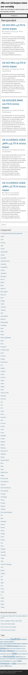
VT (1, 595)
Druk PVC (3, 646)
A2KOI (2, 236)
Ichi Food (3, 399)
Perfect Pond (4, 472)
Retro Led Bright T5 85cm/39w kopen (11, 621)
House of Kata (5, 393)
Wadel (2, 598)
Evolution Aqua (5, 350)
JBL (2, 405)
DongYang (3, 325)
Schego (3, 533)
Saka (2, 518)
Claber (2, 304)
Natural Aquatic (5, 460)
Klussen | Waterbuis (7, 651)
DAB (2, 313)
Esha (2, 343)
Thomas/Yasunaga (6, 564)
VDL (2, 576)
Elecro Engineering (6, 337)
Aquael (2, 255)
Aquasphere (4, 267)
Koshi (2, 429)
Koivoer (16, 650)
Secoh (2, 537)
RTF (2, 515)
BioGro (2, 282)
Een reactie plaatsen (13, 194)
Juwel (2, 411)
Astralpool (3, 273)
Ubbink (2, 570)
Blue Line (3, 294)
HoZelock (3, 396)
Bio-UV (3, 279)
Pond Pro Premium (6, 487)
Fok (2, 365)
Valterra (3, 573)
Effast (2, 331)
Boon (2, 298)
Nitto (2, 466)
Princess (3, 506)
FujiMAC (3, 368)
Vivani (2, 592)
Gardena (3, 371)
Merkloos (3, 448)
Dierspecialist (4, 322)
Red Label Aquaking (6, 512)
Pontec (3, 500)
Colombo (3, 307)
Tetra (2, 561)
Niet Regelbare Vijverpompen (5, 653)
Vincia (2, 589)
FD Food (3, 356)
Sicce (2, 546)
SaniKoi (3, 527)
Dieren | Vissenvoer (22, 643)
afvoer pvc (2, 639)
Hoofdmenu (14, 15)
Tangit (2, 558)
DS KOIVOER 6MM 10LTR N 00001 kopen (12, 104)
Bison (2, 285)
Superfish (3, 552)
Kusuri (2, 432)
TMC (2, 567)
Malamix (3, 442)
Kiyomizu (3, 417)
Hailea (2, 380)
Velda (2, 582)
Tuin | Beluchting (11, 658)
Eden (2, 328)
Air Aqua (3, 242)
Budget (3, 301)
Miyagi (2, 457)
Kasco (2, 414)
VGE (2, 586)
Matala (2, 445)
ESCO (2, 340)
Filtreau (3, 359)
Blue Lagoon (4, 291)
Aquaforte (3, 258)
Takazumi (3, 555)
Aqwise (3, 270)
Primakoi (3, 503)
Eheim (2, 334)
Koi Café (3, 423)
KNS (2, 420)
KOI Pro (3, 426)
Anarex (2, 249)
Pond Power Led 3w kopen (8, 630)
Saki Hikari (3, 521)
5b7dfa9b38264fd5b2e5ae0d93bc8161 (11, 233)
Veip (2, 579)
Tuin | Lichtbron (13, 661)
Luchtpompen (23, 650)
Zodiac (2, 607)
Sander (2, 524)
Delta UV (3, 319)
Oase (2, 469)
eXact (2, 353)
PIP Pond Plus (4, 478)
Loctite (3, 438)
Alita (2, 245)
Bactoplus (3, 276)
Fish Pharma (4, 362)
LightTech (3, 435)
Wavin (2, 601)
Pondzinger (4, 497)
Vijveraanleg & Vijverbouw (21, 663)
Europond (3, 347)
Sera (2, 543)
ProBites (3, 509)
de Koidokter (4, 316)
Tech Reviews (13, 672)
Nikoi (2, 463)
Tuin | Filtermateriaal (5, 661)
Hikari (2, 389)
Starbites (3, 549)
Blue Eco (3, 288)
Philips (2, 475)
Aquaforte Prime (5, 261)
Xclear (2, 604)
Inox (2, 402)
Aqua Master (4, 252)
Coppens (3, 310)
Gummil (3, 377)
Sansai (2, 530)
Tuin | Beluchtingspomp (21, 658)
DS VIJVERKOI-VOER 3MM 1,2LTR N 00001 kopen (14, 186)
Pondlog (3, 494)
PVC (27, 653)
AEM (2, 239)
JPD (2, 408)
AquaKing (3, 264)
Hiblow (2, 386)
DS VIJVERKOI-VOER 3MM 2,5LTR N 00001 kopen (14, 143)
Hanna (2, 383)
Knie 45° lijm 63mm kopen (8, 624)
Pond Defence (5, 481)
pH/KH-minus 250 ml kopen (8, 627)
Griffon (2, 374)
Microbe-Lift (4, 451)
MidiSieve (3, 454)
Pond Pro (3, 484)
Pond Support (4, 491)
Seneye (3, 540)
